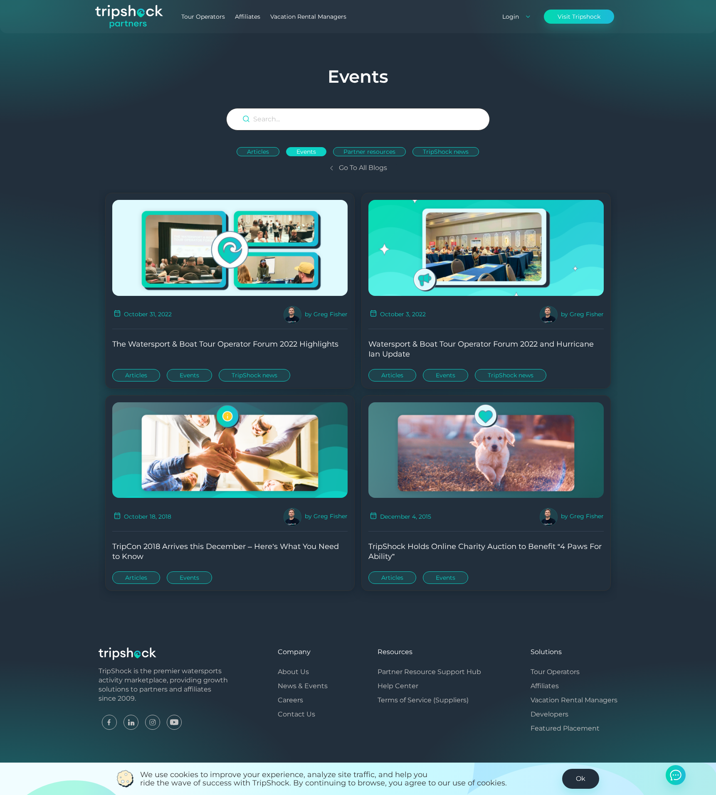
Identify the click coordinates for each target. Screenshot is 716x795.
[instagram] (152, 722)
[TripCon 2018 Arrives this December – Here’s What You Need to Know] (230, 449)
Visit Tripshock (579, 16)
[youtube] (174, 722)
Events (306, 151)
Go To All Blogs (362, 168)
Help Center (398, 686)
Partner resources (369, 151)
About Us (293, 672)
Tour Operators (203, 16)
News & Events (303, 686)
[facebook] (109, 722)
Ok (580, 779)
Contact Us (296, 714)
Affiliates (247, 16)
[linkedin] (130, 722)
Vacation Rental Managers (308, 16)
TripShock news (446, 151)
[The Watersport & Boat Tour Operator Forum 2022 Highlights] (230, 247)
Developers (549, 714)
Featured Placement (565, 728)
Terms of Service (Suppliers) (423, 700)
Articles (258, 151)
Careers (290, 700)
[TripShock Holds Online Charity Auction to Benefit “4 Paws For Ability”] (486, 449)
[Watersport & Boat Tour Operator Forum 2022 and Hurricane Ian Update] (486, 247)
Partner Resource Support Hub (429, 672)
